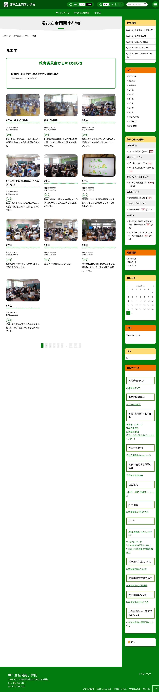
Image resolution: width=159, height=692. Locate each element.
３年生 (131, 98)
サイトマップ (146, 673)
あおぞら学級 (133, 116)
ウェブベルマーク (134, 541)
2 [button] (46, 345)
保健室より (132, 121)
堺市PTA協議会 (133, 404)
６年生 (131, 112)
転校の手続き (132, 428)
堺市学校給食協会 (134, 475)
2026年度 (132, 258)
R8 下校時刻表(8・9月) (140, 151)
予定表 (97, 12)
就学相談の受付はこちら (137, 511)
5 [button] (58, 345)
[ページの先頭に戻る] (156, 689)
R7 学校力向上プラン (139, 163)
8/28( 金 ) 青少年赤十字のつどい (139, 29)
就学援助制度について (136, 568)
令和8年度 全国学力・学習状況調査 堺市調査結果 (140, 224)
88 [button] (71, 345)
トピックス (132, 76)
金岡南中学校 (132, 431)
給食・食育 (132, 125)
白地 (82, 4)
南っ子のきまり (140, 209)
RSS (133, 642)
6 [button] (61, 345)
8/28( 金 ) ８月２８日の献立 (137, 41)
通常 (75, 4)
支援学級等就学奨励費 (136, 585)
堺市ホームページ (134, 424)
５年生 (131, 107)
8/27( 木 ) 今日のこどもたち (137, 47)
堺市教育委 (133, 532)
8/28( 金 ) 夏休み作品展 (136, 35)
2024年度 (132, 265)
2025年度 (132, 261)
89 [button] (76, 345)
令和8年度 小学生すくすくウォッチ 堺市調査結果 (141, 235)
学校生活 (132, 85)
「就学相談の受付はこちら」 (138, 545)
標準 (105, 4)
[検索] (145, 4)
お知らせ (131, 80)
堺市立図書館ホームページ (138, 455)
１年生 (131, 89)
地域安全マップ (133, 387)
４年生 (131, 103)
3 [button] (50, 345)
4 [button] (54, 345)
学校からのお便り (82, 12)
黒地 (89, 4)
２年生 (131, 94)
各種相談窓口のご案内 (139, 197)
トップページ (64, 12)
